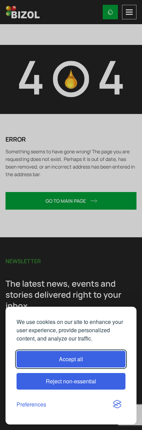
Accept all (71, 359)
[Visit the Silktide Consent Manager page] (117, 404)
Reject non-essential (71, 381)
